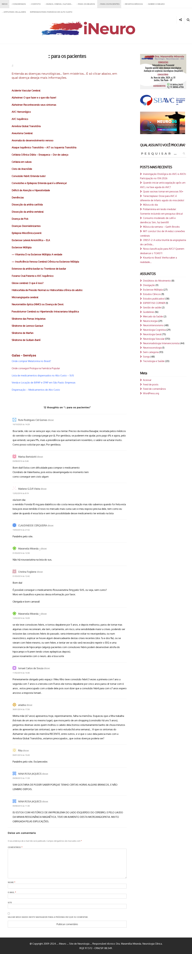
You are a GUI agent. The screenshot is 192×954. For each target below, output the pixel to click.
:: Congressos (18, 4)
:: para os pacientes (109, 4)
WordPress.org (151, 393)
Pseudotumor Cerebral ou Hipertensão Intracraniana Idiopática (45, 311)
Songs (146, 356)
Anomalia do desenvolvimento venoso (32, 140)
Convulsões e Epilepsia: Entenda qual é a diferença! (39, 183)
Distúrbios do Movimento (157, 280)
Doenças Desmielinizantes (26, 225)
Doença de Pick (20, 218)
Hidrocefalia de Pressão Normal (29, 290)
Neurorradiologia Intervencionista (161, 343)
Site (10, 902)
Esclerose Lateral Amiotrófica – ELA (31, 240)
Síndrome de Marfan (22, 332)
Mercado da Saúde (153, 316)
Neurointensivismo (153, 325)
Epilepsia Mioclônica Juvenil (26, 232)
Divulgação (149, 285)
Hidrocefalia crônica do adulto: (66, 290)
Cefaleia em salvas (22, 161)
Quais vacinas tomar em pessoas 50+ (163, 191)
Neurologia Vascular (154, 338)
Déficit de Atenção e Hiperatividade (31, 190)
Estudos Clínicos (152, 294)
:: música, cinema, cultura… (58, 4)
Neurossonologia (152, 347)
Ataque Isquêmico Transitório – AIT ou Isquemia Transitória (44, 147)
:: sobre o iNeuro (156, 4)
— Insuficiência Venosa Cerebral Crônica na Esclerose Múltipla (45, 261)
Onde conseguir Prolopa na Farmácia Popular (36, 368)
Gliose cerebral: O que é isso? (28, 283)
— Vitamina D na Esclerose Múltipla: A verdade (37, 254)
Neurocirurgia (150, 320)
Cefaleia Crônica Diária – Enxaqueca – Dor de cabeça (40, 154)
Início (5, 4)
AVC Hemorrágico (21, 111)
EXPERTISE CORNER (154, 302)
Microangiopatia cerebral (25, 297)
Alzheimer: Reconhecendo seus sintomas (34, 104)
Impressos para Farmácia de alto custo (51, 12)
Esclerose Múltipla (22, 247)
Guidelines (148, 311)
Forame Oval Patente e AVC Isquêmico (33, 275)
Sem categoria (151, 352)
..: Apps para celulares (14, 12)
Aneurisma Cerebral (22, 133)
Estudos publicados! (154, 298)
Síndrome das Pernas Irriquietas (29, 318)
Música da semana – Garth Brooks (161, 226)
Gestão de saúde (152, 307)
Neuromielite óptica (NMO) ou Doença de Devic (38, 304)
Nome (11, 882)
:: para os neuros (86, 4)
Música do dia (150, 204)
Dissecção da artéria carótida (27, 204)
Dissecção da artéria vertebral (28, 211)
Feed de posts (150, 384)
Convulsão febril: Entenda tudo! (28, 176)
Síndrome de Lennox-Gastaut (27, 325)
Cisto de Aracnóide (22, 168)
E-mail (12, 892)
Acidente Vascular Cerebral (26, 90)
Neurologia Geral (152, 334)
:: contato (35, 4)
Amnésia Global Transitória (26, 126)
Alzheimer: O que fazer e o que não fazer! (34, 97)
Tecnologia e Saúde (153, 361)
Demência (17, 197)
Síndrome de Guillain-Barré (26, 339)
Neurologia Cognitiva (154, 329)
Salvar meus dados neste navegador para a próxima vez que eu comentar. (48, 917)
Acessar (147, 379)
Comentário (15, 847)
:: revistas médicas (133, 4)
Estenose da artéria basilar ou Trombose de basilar (39, 268)
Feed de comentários (154, 388)
